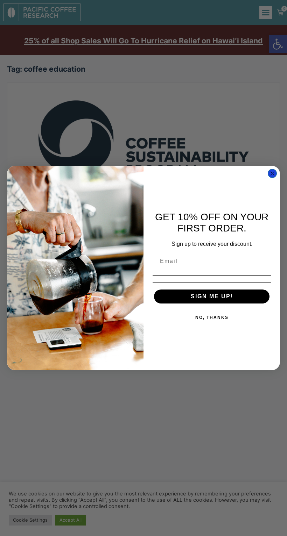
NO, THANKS (212, 317)
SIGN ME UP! (212, 296)
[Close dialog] (272, 173)
